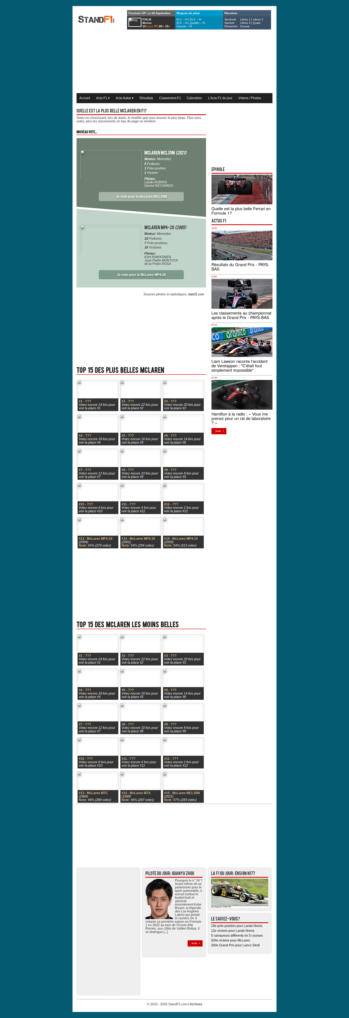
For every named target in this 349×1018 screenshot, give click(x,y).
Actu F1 (103, 98)
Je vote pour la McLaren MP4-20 (141, 274)
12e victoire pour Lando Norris (232, 930)
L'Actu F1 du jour (220, 98)
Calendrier (194, 98)
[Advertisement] (174, 62)
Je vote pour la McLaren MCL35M (141, 196)
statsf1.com (196, 294)
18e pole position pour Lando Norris (236, 926)
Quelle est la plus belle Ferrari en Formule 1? (241, 211)
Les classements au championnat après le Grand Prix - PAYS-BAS (241, 315)
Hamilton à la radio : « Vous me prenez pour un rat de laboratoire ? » (241, 418)
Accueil (84, 98)
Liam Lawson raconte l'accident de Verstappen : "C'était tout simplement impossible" (239, 365)
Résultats (146, 98)
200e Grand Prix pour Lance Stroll (235, 945)
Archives (196, 1004)
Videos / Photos (249, 98)
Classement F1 (170, 98)
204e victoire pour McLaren (230, 940)
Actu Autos (125, 98)
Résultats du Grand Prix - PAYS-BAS (240, 266)
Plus (218, 431)
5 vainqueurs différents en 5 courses (237, 935)
